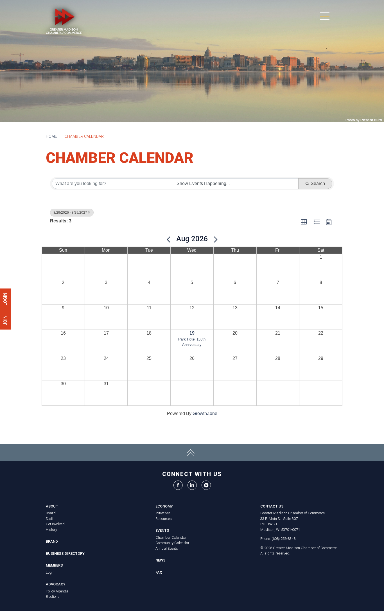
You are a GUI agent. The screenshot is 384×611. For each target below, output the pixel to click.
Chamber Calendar (171, 537)
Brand (52, 541)
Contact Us (272, 506)
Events (162, 530)
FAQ (158, 572)
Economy (164, 506)
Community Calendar (172, 543)
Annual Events (166, 548)
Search (318, 183)
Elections (53, 596)
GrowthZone (205, 413)
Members (54, 565)
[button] (304, 222)
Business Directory (65, 553)
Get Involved (55, 524)
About (52, 506)
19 (192, 333)
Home (51, 136)
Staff (49, 519)
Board (51, 513)
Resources (163, 519)
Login (50, 572)
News (160, 560)
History (51, 529)
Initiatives (163, 513)
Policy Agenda (57, 591)
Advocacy (55, 584)
